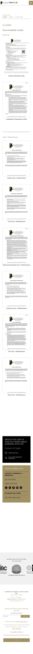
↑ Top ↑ (16, 640)
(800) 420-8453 (16, 628)
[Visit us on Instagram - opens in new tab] (17, 487)
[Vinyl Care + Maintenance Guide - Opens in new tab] (16, 375)
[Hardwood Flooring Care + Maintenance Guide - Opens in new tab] (16, 245)
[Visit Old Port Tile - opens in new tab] (16, 599)
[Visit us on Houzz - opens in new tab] (9, 487)
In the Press (19, 17)
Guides (4, 17)
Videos (11, 17)
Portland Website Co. (22, 621)
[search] (25, 616)
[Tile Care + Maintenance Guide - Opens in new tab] (16, 332)
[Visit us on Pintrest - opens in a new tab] (13, 487)
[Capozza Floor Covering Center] (9, 3)
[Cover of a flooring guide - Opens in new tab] (16, 159)
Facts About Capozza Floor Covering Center (16, 635)
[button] (31, 3)
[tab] (8, 575)
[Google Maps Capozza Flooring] (16, 525)
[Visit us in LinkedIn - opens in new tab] (20, 487)
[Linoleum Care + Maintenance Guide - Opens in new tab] (16, 289)
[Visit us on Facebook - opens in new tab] (6, 487)
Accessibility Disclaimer (16, 632)
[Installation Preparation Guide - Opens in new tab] (16, 100)
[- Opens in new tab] (16, 56)
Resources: (6, 15)
